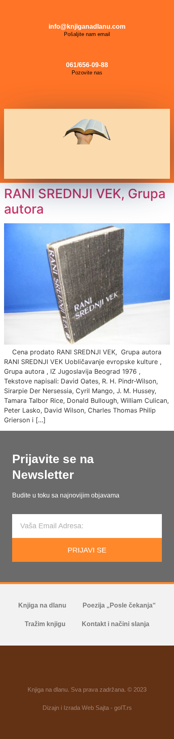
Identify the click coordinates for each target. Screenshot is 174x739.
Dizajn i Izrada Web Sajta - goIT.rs (87, 707)
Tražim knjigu (45, 623)
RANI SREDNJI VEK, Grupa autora (85, 201)
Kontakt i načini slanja (115, 623)
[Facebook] (69, 93)
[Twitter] (105, 93)
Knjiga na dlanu (42, 605)
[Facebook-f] (63, 669)
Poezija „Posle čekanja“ (119, 605)
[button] (84, 161)
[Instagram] (87, 93)
